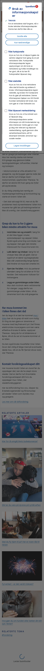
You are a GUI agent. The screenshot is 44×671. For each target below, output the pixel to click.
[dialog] (22, 76)
